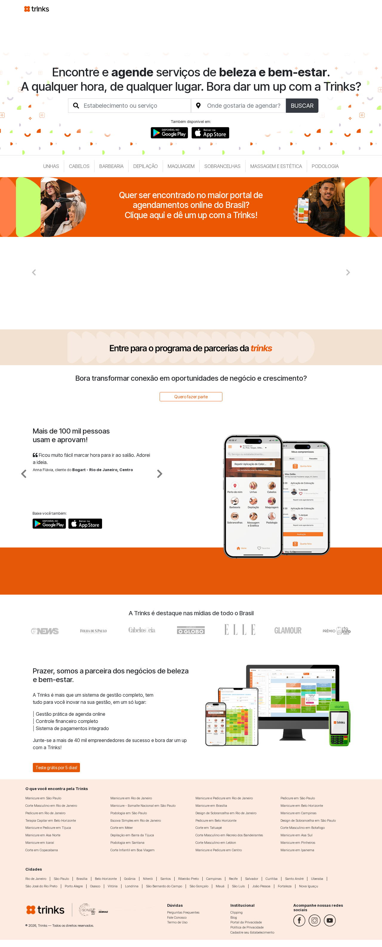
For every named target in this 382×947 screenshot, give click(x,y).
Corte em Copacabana (41, 850)
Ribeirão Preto (188, 879)
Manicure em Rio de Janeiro (131, 798)
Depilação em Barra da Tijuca (132, 835)
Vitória (113, 886)
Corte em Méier (121, 828)
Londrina (131, 886)
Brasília (81, 879)
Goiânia (129, 879)
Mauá (220, 886)
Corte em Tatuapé (208, 828)
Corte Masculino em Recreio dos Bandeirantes (229, 835)
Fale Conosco (177, 917)
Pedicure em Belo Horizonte (215, 820)
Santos (165, 879)
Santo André (294, 879)
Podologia (325, 166)
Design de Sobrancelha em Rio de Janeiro (225, 813)
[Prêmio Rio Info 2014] (337, 629)
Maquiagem (181, 166)
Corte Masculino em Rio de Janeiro (51, 805)
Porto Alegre (74, 886)
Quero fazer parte (191, 396)
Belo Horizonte (106, 879)
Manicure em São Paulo (43, 798)
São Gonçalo (199, 886)
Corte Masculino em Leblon (215, 842)
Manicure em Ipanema (297, 850)
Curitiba (272, 879)
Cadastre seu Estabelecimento (252, 932)
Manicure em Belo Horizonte (302, 805)
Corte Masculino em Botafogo (303, 828)
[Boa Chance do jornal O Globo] (94, 629)
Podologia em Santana (127, 842)
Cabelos (79, 166)
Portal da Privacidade (246, 922)
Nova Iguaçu (308, 886)
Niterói (148, 879)
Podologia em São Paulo (128, 813)
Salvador (251, 879)
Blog (233, 917)
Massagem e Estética (276, 166)
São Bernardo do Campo (164, 886)
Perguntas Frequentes (183, 912)
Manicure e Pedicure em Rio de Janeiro (224, 798)
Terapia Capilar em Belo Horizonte (50, 820)
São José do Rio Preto (41, 886)
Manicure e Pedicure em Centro (218, 850)
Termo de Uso (177, 922)
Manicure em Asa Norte (42, 835)
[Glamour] (288, 629)
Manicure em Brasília (211, 805)
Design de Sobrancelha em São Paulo (308, 820)
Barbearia (111, 166)
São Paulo (61, 879)
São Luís (238, 886)
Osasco (95, 886)
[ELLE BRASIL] (239, 629)
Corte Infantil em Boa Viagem (132, 850)
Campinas (213, 879)
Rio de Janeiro (35, 879)
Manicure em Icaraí (39, 842)
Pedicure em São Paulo (298, 798)
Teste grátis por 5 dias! (56, 767)
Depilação (145, 166)
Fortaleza (285, 886)
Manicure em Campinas (298, 813)
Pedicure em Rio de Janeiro (45, 813)
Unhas (51, 166)
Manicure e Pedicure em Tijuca (48, 828)
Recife (233, 879)
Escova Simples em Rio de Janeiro (135, 820)
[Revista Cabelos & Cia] (45, 629)
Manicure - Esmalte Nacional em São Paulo (142, 805)
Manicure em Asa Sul (296, 835)
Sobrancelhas (222, 166)
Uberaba (317, 879)
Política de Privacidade (247, 927)
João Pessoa (261, 886)
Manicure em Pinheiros (298, 842)
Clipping (236, 912)
